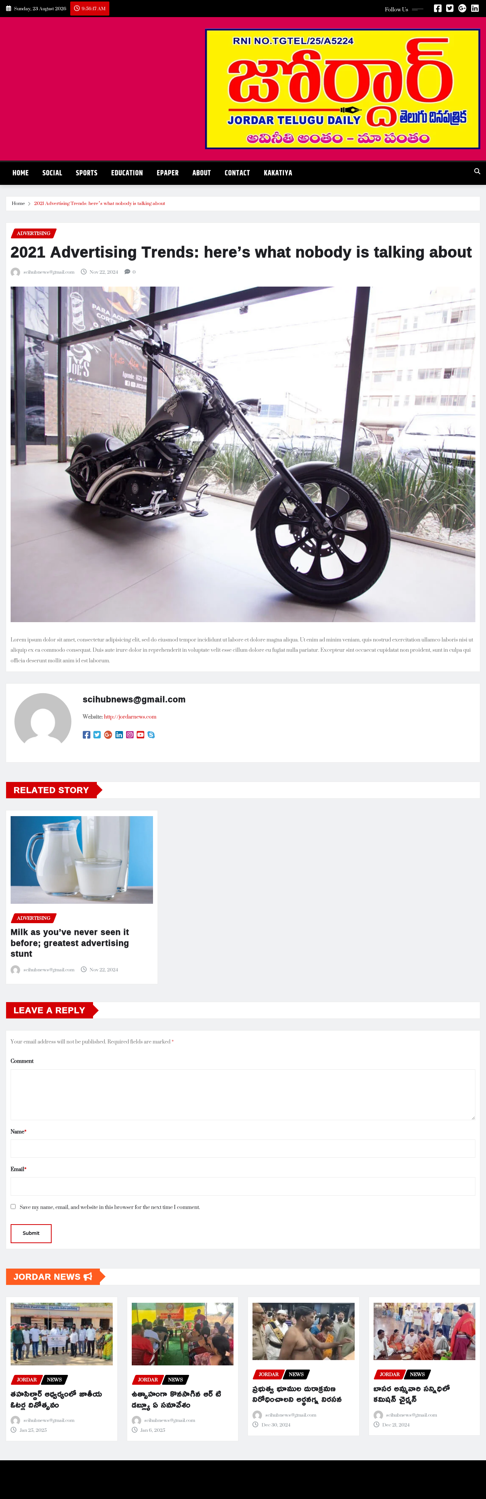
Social (52, 173)
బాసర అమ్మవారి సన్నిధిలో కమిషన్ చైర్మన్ (412, 1393)
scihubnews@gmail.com (49, 272)
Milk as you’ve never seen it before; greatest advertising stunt (70, 943)
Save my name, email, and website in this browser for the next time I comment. (110, 1207)
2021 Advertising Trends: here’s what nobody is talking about (99, 203)
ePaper (168, 173)
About (202, 173)
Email (19, 1169)
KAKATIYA (278, 173)
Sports (87, 173)
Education (127, 173)
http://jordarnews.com (130, 716)
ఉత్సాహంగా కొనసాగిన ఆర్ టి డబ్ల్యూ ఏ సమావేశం (176, 1399)
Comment (22, 1061)
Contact (237, 173)
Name (19, 1131)
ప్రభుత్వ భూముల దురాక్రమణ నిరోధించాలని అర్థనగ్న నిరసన (297, 1393)
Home (21, 173)
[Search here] (477, 171)
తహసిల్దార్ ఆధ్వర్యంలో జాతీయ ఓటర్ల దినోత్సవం (56, 1399)
